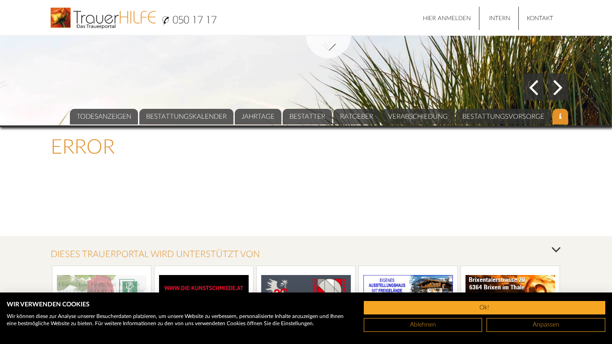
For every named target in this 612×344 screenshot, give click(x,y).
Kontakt (540, 19)
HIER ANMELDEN (447, 19)
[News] (560, 117)
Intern (499, 19)
